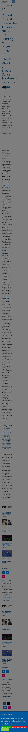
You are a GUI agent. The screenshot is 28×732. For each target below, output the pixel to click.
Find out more (5, 729)
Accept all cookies (6, 727)
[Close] (26, 714)
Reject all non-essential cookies (19, 727)
